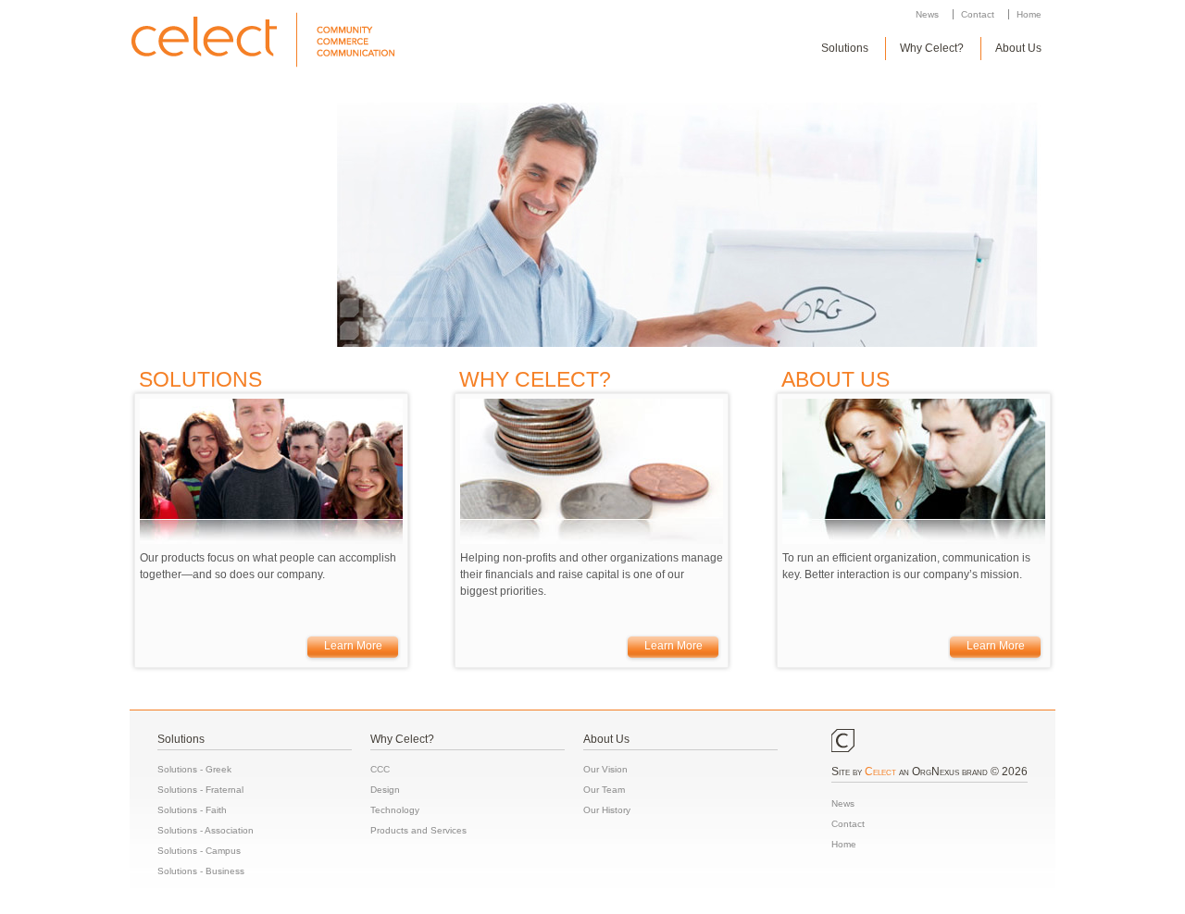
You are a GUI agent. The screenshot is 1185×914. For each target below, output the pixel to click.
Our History (606, 810)
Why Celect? (932, 48)
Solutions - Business (200, 871)
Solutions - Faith (192, 810)
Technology (394, 810)
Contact (977, 14)
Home (1029, 14)
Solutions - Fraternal (200, 789)
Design (385, 789)
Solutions (844, 48)
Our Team (604, 789)
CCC (380, 769)
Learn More (353, 645)
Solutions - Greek (194, 769)
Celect (880, 771)
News (927, 14)
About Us (1018, 48)
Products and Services (418, 830)
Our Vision (605, 769)
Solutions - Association (205, 830)
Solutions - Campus (199, 851)
